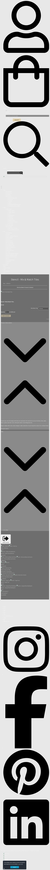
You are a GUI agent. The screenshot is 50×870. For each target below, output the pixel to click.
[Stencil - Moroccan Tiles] (6, 567)
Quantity (3, 311)
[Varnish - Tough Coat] (10, 580)
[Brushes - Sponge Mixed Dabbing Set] (16, 585)
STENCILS (7, 258)
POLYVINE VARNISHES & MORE (11, 255)
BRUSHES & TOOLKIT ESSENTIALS (12, 236)
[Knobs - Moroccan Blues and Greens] (16, 557)
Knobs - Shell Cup (4, 547)
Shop (4, 231)
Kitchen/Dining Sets (11, 220)
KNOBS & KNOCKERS (10, 250)
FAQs (4, 269)
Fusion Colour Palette (9, 224)
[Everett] (5, 562)
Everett (2, 564)
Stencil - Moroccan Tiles (5, 569)
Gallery (4, 207)
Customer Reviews (9, 193)
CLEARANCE (8, 239)
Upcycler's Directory (6, 267)
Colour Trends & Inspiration (13, 228)
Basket (9, 119)
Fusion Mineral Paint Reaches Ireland (14, 204)
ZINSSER (7, 263)
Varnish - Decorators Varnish (6, 576)
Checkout (16, 119)
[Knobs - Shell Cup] (9, 546)
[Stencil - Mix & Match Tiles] (3, 295)
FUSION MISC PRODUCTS (10, 247)
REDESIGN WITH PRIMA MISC (11, 256)
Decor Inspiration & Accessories (13, 229)
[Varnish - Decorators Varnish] (13, 575)
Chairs (9, 213)
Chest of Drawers (11, 215)
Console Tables (10, 218)
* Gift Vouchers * (4, 593)
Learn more (20, 864)
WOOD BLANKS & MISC (10, 259)
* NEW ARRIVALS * (9, 232)
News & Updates (9, 196)
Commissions (10, 223)
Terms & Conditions (6, 271)
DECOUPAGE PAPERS (10, 244)
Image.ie (9, 202)
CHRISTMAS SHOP (9, 237)
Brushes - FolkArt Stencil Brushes (7, 553)
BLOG (4, 266)
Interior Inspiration (9, 226)
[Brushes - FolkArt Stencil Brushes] (8, 551)
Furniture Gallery (9, 209)
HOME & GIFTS (8, 248)
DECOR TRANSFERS (9, 242)
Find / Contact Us (9, 191)
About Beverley (8, 194)
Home (4, 189)
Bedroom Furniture (11, 210)
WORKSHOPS (8, 261)
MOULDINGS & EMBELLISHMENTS (12, 253)
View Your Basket (20, 287)
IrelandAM (10, 201)
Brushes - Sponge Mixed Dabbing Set (8, 587)
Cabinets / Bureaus (11, 212)
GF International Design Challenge (14, 205)
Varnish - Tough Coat (5, 582)
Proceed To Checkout (29, 287)
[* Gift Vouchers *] (5, 591)
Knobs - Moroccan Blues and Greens (8, 558)
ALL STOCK (8, 234)
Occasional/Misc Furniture (12, 221)
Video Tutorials (5, 264)
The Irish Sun (10, 199)
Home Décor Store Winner (12, 197)
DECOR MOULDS (9, 240)
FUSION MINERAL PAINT (10, 245)
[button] (25, 370)
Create (37, 850)
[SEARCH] (21, 172)
